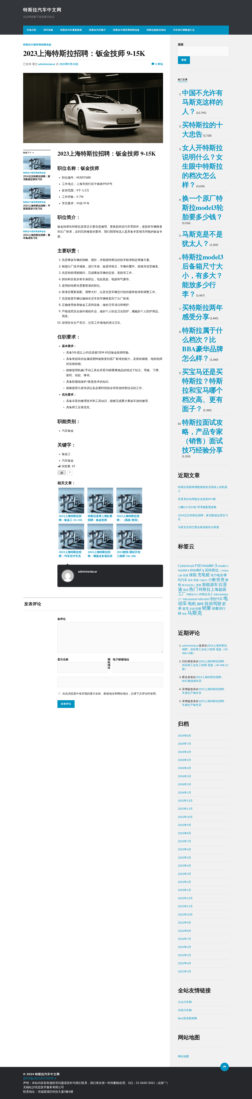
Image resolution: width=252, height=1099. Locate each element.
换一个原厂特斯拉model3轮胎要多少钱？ (202, 207)
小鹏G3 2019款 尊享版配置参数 (197, 507)
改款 (198, 585)
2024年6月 (184, 752)
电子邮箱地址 (121, 659)
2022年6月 (184, 947)
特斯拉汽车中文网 (42, 10)
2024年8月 (184, 735)
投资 (220, 580)
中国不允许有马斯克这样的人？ (202, 101)
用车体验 (48, 30)
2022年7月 (184, 939)
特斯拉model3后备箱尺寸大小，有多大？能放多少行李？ (202, 275)
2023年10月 (185, 817)
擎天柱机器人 (188, 585)
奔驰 (196, 580)
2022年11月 (185, 906)
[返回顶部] (224, 1067)
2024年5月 (184, 760)
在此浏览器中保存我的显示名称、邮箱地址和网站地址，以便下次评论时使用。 (110, 693)
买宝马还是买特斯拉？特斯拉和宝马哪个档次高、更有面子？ (202, 390)
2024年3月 (184, 776)
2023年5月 (184, 857)
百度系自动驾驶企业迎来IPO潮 (196, 499)
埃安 (190, 580)
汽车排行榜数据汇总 (184, 30)
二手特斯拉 (224, 571)
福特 (200, 604)
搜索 (180, 44)
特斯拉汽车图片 (97, 30)
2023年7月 (184, 841)
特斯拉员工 (206, 594)
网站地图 (183, 1056)
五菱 (180, 576)
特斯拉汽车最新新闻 (71, 30)
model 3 (209, 565)
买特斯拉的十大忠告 (202, 129)
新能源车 (210, 585)
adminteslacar (46, 64)
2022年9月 (184, 922)
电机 (192, 604)
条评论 (61, 619)
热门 (193, 589)
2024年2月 (184, 784)
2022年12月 (185, 898)
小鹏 (212, 580)
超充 (185, 608)
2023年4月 (184, 865)
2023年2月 (184, 882)
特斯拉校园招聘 (190, 599)
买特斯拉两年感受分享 (202, 312)
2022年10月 (185, 914)
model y (197, 570)
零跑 (184, 614)
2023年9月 (184, 825)
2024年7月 (184, 743)
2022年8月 (184, 931)
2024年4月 (184, 768)
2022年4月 (184, 963)
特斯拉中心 (193, 594)
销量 (206, 608)
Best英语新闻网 (187, 1018)
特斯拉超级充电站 (156, 30)
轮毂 (198, 608)
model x (183, 570)
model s (223, 566)
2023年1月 (184, 890)
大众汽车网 (185, 1002)
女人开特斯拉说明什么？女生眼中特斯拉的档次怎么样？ (202, 166)
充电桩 (203, 575)
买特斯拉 (212, 570)
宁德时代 (203, 580)
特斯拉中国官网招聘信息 (126, 30)
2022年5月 (184, 955)
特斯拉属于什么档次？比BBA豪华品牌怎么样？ (202, 344)
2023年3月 (184, 874)
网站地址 (109, 663)
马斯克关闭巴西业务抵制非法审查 (198, 527)
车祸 (192, 609)
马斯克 (194, 613)
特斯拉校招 (203, 599)
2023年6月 (184, 849)
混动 (185, 590)
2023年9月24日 (68, 64)
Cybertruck (186, 566)
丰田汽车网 (185, 1010)
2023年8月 (184, 833)
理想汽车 (216, 599)
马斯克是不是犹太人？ (202, 238)
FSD (198, 566)
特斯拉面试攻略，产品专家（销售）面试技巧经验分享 (202, 436)
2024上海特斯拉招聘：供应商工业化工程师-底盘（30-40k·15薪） (205, 649)
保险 (193, 575)
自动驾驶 (212, 604)
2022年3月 (184, 971)
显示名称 (62, 659)
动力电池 (217, 575)
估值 (185, 575)
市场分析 (31, 30)
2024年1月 (184, 792)
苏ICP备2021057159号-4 (39, 1078)
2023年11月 (185, 808)
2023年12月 (185, 800)
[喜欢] (61, 472)
